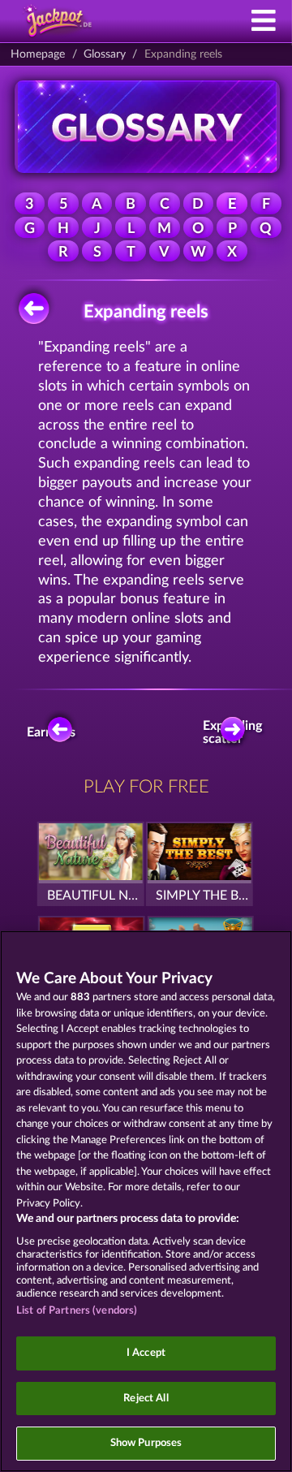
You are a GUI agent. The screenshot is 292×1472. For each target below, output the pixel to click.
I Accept (146, 1353)
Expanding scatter (237, 732)
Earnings (53, 732)
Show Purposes (146, 1443)
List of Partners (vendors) (76, 1311)
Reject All (145, 1398)
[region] (146, 1201)
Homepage (38, 54)
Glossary (105, 54)
